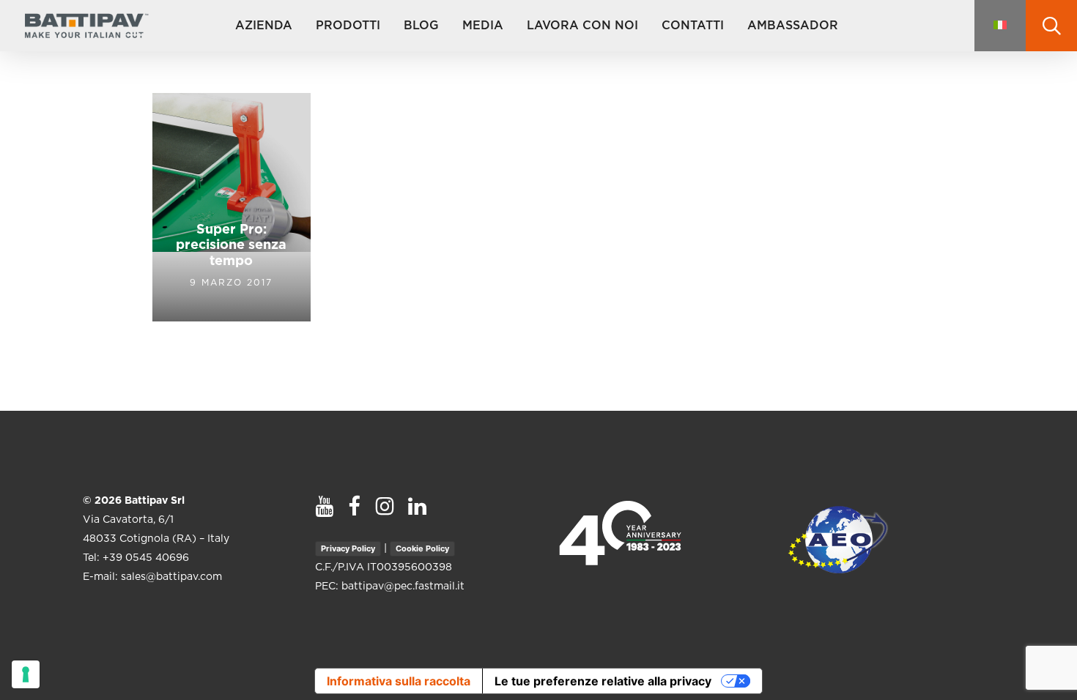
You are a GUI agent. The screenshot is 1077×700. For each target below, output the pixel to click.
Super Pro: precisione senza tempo (231, 245)
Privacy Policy (348, 548)
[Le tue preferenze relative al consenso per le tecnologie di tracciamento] (26, 674)
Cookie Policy (422, 548)
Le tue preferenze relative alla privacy (603, 681)
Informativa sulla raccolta (398, 681)
